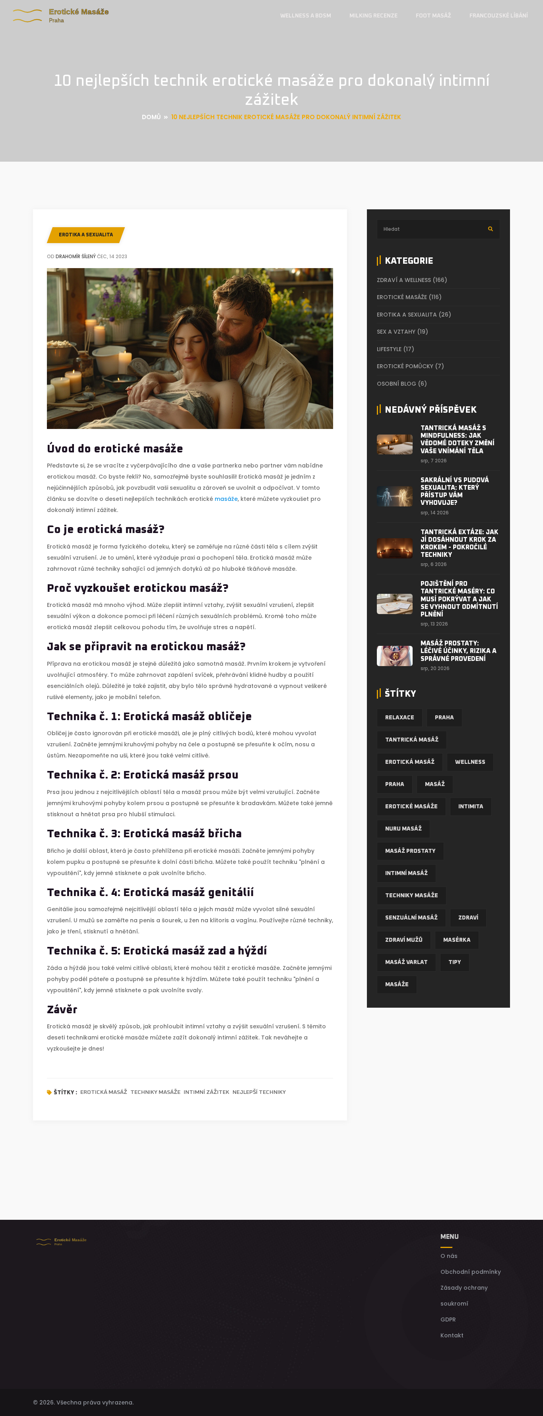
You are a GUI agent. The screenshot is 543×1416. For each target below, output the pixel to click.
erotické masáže (411, 806)
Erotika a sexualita (86, 235)
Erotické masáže (409, 297)
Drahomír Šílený (76, 256)
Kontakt (451, 1335)
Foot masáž (433, 16)
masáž (435, 784)
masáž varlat (406, 962)
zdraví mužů (404, 940)
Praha (444, 718)
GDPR (448, 1319)
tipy (454, 962)
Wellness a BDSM (305, 16)
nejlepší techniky (259, 1092)
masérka (457, 940)
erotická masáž (103, 1092)
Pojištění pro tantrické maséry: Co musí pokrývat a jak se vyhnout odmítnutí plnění (459, 599)
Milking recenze (373, 16)
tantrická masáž (411, 740)
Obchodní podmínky (470, 1272)
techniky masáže (155, 1092)
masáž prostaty (410, 851)
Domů (151, 117)
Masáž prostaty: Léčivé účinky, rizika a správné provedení (458, 651)
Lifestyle (395, 349)
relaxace (399, 718)
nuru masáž (403, 829)
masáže (226, 499)
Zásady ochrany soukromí (464, 1296)
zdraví (468, 918)
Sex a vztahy (402, 332)
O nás (449, 1256)
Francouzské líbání (498, 16)
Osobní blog (402, 384)
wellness (470, 762)
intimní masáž (406, 873)
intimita (470, 806)
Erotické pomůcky (410, 366)
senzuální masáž (411, 918)
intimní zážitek (206, 1092)
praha (394, 784)
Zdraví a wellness (412, 280)
